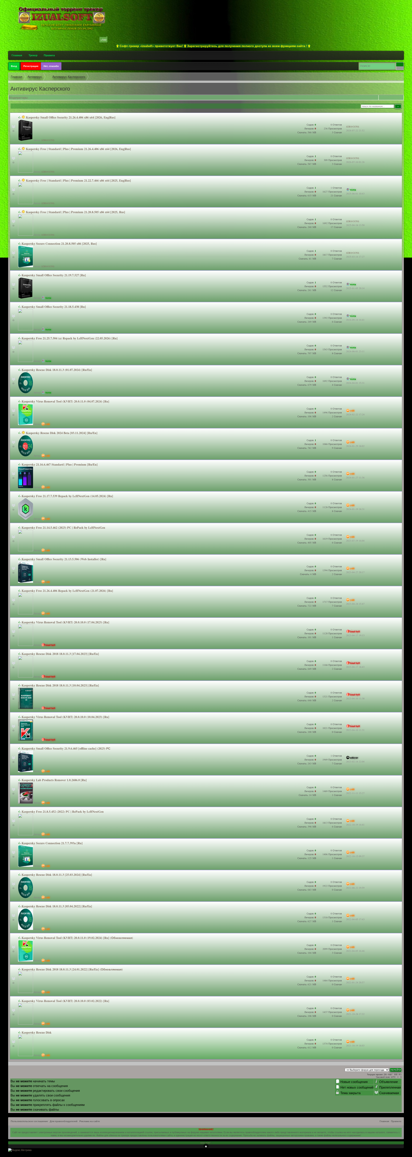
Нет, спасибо (51, 66)
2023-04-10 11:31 (355, 730)
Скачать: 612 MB (306, 1047)
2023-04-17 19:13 (355, 635)
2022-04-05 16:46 (355, 950)
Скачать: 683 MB (306, 889)
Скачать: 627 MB (306, 921)
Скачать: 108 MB (306, 1015)
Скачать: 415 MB (306, 511)
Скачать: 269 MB (306, 321)
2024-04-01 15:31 (355, 382)
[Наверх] (206, 1146)
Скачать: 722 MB (306, 605)
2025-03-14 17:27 (355, 256)
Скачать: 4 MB (308, 574)
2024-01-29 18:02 (355, 446)
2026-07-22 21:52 (355, 130)
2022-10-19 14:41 (355, 824)
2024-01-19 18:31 (355, 509)
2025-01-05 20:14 (355, 288)
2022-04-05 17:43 (355, 919)
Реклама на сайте (89, 1121)
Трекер (33, 55)
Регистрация (30, 66)
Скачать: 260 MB (306, 227)
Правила (49, 55)
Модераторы (18, 97)
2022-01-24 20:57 (355, 982)
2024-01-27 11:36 (355, 477)
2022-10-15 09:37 (355, 856)
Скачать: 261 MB (306, 290)
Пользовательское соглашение (29, 1121)
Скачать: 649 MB (306, 668)
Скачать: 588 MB (306, 132)
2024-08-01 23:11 (355, 351)
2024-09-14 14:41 (355, 319)
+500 (103, 40)
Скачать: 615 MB (306, 195)
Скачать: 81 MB (307, 258)
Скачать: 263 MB (306, 763)
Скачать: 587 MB (306, 164)
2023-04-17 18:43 (355, 666)
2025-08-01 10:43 (355, 193)
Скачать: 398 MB (306, 826)
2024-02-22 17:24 (355, 414)
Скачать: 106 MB (306, 416)
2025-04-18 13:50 (355, 225)
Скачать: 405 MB (306, 542)
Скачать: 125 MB (306, 858)
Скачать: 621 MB (306, 984)
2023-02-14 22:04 (355, 761)
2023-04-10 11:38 (355, 698)
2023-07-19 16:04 (355, 540)
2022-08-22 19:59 (355, 887)
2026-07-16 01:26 (355, 162)
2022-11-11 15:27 (355, 793)
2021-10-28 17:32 (355, 1014)
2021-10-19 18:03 (355, 1045)
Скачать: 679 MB (306, 384)
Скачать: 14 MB (307, 795)
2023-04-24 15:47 (355, 603)
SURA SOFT (205, 1142)
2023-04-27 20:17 (355, 572)
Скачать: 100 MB (306, 731)
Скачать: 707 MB (306, 353)
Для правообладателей (63, 1121)
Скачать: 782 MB (306, 447)
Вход (14, 66)
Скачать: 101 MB (306, 637)
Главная (17, 55)
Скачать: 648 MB (306, 700)
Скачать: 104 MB (306, 952)
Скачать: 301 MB (306, 479)
